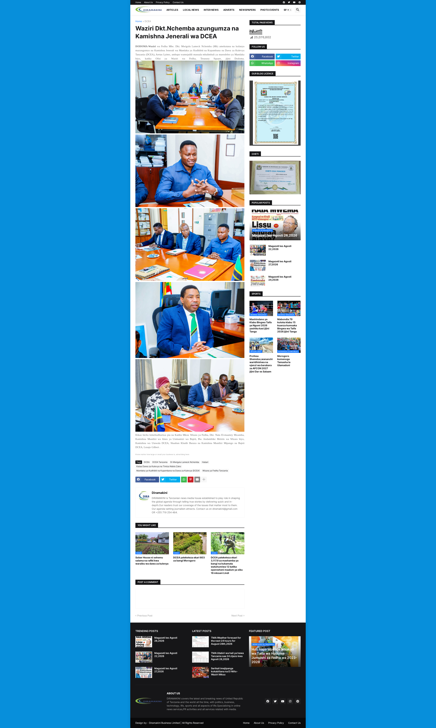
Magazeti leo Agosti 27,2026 (279, 263)
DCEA (148, 21)
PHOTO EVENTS (269, 9)
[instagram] (290, 701)
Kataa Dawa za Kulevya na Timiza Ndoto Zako (158, 466)
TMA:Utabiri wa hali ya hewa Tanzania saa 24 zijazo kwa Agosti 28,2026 (227, 656)
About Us (148, 2)
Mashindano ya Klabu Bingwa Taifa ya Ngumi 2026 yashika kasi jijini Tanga (261, 325)
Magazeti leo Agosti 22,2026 (279, 248)
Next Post (237, 615)
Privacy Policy (163, 2)
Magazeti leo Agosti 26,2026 (165, 639)
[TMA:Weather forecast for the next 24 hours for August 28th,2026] (200, 641)
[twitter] (289, 2)
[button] (289, 10)
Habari (205, 462)
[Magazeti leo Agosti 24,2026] (258, 280)
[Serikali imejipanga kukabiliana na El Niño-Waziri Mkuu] (200, 672)
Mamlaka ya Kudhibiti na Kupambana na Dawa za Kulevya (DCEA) (168, 470)
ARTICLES (172, 9)
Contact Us (178, 2)
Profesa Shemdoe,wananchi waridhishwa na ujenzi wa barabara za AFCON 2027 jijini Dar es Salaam (261, 364)
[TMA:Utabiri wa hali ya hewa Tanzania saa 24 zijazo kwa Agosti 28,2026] (200, 657)
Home (138, 2)
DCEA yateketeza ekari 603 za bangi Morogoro (189, 559)
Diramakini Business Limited (164, 722)
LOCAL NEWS (191, 9)
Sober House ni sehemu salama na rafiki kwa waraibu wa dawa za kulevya (151, 560)
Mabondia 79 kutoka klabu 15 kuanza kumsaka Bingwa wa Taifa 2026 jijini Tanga (287, 325)
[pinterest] (300, 2)
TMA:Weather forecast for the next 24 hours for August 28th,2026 (226, 640)
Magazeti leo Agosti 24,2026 (279, 278)
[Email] (197, 479)
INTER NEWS (211, 9)
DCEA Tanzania (159, 462)
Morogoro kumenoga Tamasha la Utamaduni (283, 361)
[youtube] (294, 2)
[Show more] (204, 479)
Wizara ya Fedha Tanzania (215, 470)
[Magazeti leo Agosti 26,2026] (143, 641)
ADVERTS (228, 9)
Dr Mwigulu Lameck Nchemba (184, 462)
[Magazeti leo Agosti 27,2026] (258, 265)
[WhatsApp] (184, 479)
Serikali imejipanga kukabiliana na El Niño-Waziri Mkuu (224, 671)
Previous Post (144, 615)
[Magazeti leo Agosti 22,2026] (258, 250)
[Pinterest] (190, 479)
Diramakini (159, 493)
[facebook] (284, 2)
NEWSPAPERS (247, 9)
